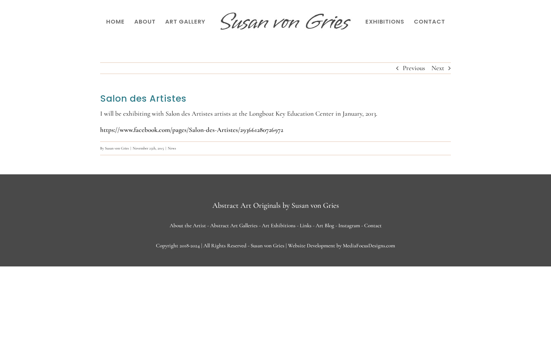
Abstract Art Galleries (234, 225)
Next (437, 68)
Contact (373, 225)
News (172, 148)
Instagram (349, 225)
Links (306, 225)
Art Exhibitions (279, 225)
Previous (414, 68)
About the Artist (188, 225)
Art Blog (325, 225)
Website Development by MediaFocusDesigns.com (341, 245)
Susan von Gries (117, 148)
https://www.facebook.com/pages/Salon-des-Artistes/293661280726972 (191, 130)
